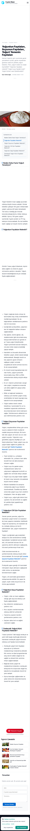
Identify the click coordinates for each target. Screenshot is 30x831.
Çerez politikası (6, 824)
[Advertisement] (15, 22)
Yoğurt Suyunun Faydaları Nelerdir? (14, 143)
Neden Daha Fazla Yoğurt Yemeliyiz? (15, 137)
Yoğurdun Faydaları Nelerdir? (13, 140)
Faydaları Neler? (13, 42)
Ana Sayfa (4, 42)
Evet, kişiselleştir (21, 827)
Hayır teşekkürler (8, 827)
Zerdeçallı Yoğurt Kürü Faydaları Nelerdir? (13, 154)
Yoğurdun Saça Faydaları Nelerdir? (14, 151)
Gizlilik (12, 824)
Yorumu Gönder (9, 804)
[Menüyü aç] (27, 2)
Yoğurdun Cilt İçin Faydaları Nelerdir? (12, 147)
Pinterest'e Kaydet (16, 731)
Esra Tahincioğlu (6, 74)
